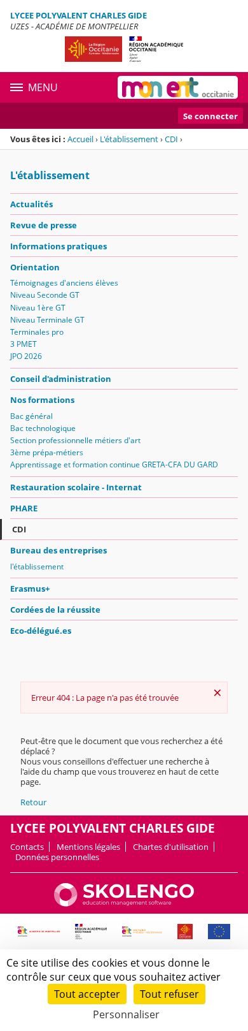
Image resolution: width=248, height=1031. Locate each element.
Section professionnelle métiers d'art (75, 440)
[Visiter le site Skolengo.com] (124, 903)
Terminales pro (37, 331)
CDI (171, 139)
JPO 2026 (26, 356)
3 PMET (23, 344)
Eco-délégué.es (40, 630)
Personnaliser (126, 1014)
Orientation (35, 267)
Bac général (31, 416)
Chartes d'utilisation (171, 847)
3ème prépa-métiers (46, 452)
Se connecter (210, 116)
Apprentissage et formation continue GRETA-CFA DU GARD (114, 464)
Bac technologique (43, 428)
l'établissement (37, 566)
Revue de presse (43, 225)
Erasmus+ (30, 588)
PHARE (24, 508)
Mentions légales (88, 847)
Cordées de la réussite (55, 609)
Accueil (80, 139)
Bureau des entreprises (58, 550)
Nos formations (42, 400)
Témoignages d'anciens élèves (64, 282)
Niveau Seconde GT (44, 294)
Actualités (31, 204)
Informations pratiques (58, 246)
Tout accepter (87, 994)
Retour (33, 802)
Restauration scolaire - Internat (76, 487)
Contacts (27, 847)
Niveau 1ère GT (37, 307)
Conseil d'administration (60, 378)
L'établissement (129, 139)
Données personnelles (57, 857)
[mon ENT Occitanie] (178, 87)
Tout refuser (169, 994)
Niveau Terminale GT (47, 319)
